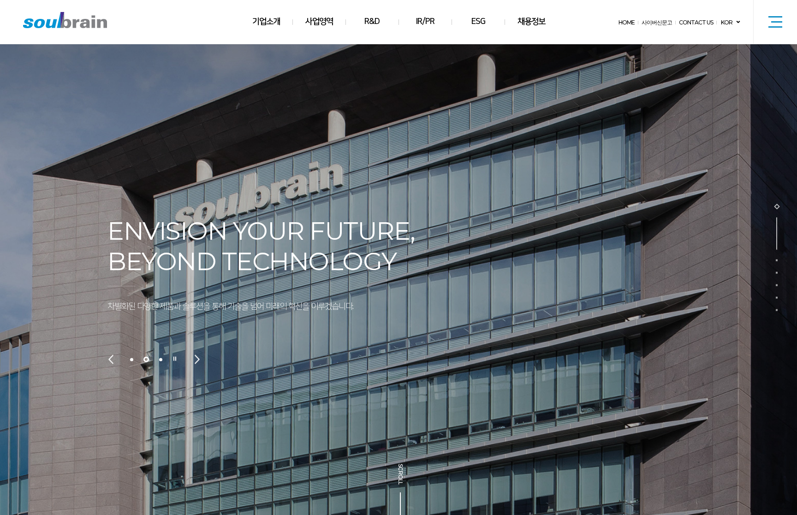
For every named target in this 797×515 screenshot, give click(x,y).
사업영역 (319, 21)
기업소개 (266, 21)
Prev (111, 359)
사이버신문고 (657, 22)
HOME (627, 22)
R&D (372, 21)
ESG (478, 21)
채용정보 (531, 21)
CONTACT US (696, 22)
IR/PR (425, 21)
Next (197, 359)
